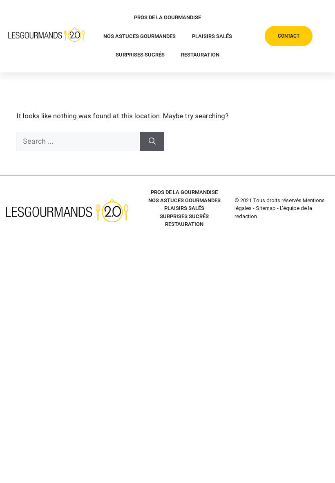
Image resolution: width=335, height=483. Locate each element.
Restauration (200, 55)
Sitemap (266, 208)
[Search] (152, 141)
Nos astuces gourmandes (139, 36)
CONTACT (288, 36)
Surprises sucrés (140, 55)
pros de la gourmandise (167, 17)
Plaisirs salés (212, 36)
